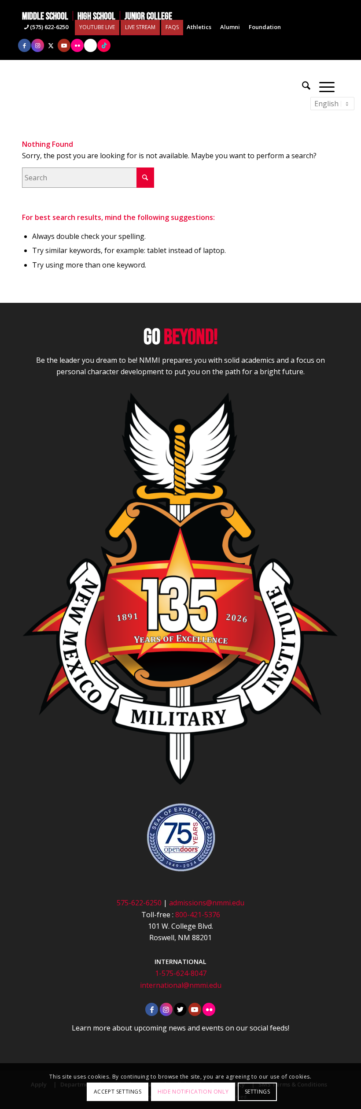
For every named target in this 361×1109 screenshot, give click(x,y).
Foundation (265, 27)
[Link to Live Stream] (90, 45)
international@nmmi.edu (180, 985)
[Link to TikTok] (104, 45)
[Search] (306, 86)
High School (96, 16)
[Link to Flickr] (77, 45)
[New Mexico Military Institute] (180, 86)
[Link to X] (50, 45)
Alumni (230, 27)
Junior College (148, 16)
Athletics (199, 27)
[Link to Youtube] (64, 45)
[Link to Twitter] (180, 1009)
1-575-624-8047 (180, 973)
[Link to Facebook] (24, 45)
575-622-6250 (139, 903)
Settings (257, 1091)
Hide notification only (193, 1091)
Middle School (45, 16)
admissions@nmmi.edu (206, 903)
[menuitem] (47, 16)
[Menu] (327, 86)
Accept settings (118, 1091)
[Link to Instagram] (37, 45)
